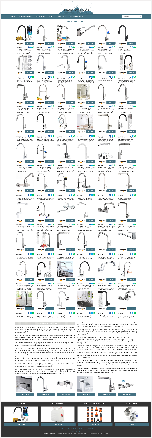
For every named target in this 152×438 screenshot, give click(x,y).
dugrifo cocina (40, 17)
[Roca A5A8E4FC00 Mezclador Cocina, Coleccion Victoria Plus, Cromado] (106, 62)
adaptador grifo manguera (94, 403)
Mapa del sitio (76, 431)
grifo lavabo (62, 17)
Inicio (13, 17)
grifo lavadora (131, 403)
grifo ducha (51, 17)
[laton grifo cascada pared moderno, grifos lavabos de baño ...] (25, 384)
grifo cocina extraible (76, 17)
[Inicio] (76, 13)
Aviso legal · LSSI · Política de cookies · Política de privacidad (76, 428)
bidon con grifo (57, 403)
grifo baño (21, 403)
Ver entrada (25, 394)
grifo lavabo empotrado (25, 17)
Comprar (29, 43)
